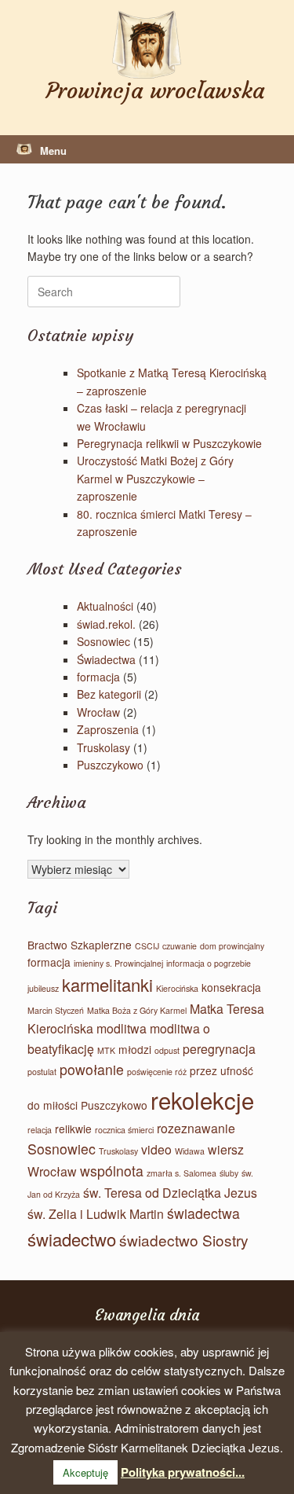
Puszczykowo (110, 765)
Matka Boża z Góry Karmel (137, 1010)
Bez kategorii (109, 694)
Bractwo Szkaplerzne (79, 945)
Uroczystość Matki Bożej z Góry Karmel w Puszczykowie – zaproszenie (155, 478)
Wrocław (98, 712)
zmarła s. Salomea (181, 1173)
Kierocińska (177, 988)
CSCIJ (147, 946)
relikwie (73, 1128)
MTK (106, 1050)
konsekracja (231, 987)
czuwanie (179, 946)
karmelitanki (107, 984)
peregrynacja (219, 1049)
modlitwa (121, 1028)
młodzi (134, 1049)
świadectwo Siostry (184, 1239)
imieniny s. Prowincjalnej (118, 963)
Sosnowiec (103, 641)
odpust (167, 1050)
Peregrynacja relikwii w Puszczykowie (169, 443)
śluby (229, 1173)
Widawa (190, 1151)
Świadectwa (106, 659)
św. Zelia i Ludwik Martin (95, 1214)
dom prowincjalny (232, 946)
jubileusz (43, 988)
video (156, 1149)
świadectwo (71, 1239)
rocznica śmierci (124, 1130)
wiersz (226, 1149)
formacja (98, 677)
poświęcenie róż (157, 1071)
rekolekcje (202, 1099)
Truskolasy (103, 747)
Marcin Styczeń (55, 1010)
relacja (39, 1130)
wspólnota (111, 1170)
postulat (41, 1071)
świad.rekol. (106, 624)
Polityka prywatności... (183, 1472)
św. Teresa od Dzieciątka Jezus (170, 1193)
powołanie (92, 1069)
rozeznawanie (196, 1128)
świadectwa (203, 1213)
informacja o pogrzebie (208, 963)
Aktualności (105, 606)
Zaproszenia (108, 729)
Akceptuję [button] (85, 1472)
